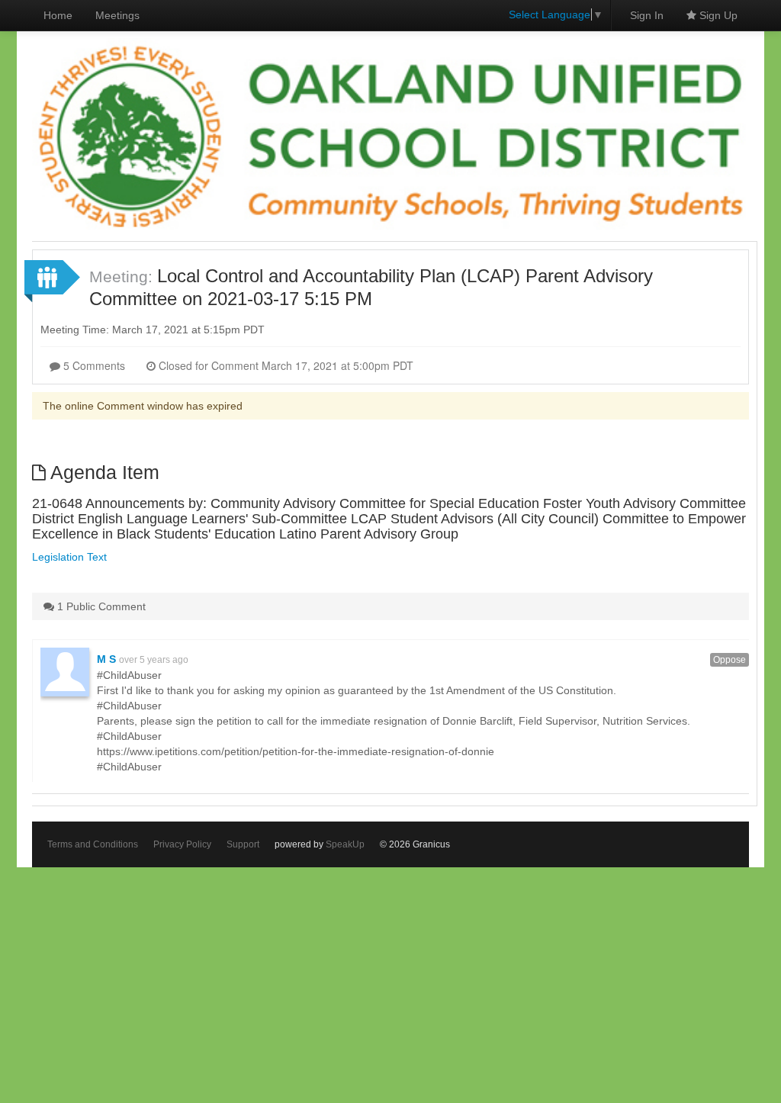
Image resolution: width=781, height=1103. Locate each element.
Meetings (117, 15)
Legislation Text (69, 557)
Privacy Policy (182, 844)
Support (243, 844)
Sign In (647, 15)
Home (57, 15)
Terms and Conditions (92, 844)
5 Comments (92, 365)
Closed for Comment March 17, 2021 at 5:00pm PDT (284, 365)
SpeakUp (345, 844)
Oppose (729, 659)
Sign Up (717, 15)
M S (106, 659)
